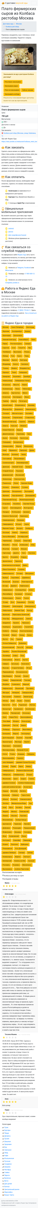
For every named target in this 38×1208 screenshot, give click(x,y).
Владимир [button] (6, 364)
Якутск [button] (5, 639)
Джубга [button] (16, 553)
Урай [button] (12, 701)
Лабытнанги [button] (7, 610)
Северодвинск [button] (8, 524)
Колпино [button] (14, 799)
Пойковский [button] (24, 811)
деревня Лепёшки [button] (9, 853)
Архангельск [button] (7, 561)
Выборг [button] (5, 578)
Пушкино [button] (19, 471)
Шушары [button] (18, 832)
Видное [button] (15, 734)
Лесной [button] (27, 807)
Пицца (6, 1133)
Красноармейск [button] (8, 758)
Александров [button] (17, 606)
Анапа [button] (5, 438)
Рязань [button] (27, 352)
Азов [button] (4, 807)
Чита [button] (23, 553)
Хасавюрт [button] (18, 594)
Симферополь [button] (19, 775)
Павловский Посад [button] (10, 500)
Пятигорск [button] (23, 401)
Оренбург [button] (27, 376)
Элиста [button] (5, 426)
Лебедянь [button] (30, 754)
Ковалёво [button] (16, 840)
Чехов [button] (23, 454)
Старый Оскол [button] (8, 471)
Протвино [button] (29, 688)
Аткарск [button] (28, 594)
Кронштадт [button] (7, 709)
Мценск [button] (18, 857)
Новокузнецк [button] (7, 381)
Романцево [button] (17, 828)
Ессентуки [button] (6, 397)
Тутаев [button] (5, 602)
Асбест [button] (31, 590)
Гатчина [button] (20, 573)
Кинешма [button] (20, 520)
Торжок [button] (19, 639)
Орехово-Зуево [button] (26, 483)
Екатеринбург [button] (17, 331)
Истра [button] (29, 668)
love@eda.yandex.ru (12, 283)
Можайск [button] (6, 545)
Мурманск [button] (13, 450)
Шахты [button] (13, 401)
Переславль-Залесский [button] (20, 614)
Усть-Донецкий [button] (20, 848)
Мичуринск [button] (29, 573)
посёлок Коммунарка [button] (26, 783)
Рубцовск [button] (6, 606)
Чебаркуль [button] (7, 775)
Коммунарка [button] (7, 857)
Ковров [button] (24, 557)
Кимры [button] (28, 766)
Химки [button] (23, 725)
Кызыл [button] (25, 676)
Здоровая (7, 1144)
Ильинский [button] (19, 688)
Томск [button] (14, 372)
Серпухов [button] (23, 450)
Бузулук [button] (16, 582)
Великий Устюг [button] (22, 750)
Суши (6, 1127)
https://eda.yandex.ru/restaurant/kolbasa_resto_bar (19, 141)
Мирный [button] (26, 684)
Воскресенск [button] (17, 491)
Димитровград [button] (8, 434)
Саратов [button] (6, 348)
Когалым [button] (6, 532)
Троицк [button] (28, 467)
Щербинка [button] (26, 578)
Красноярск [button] (18, 335)
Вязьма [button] (24, 549)
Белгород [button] (23, 360)
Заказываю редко (11, 86)
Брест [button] (16, 779)
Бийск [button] (25, 565)
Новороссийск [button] (8, 446)
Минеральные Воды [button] (19, 803)
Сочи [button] (13, 348)
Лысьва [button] (18, 676)
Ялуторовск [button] (7, 697)
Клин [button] (4, 450)
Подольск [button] (16, 729)
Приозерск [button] (7, 746)
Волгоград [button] (30, 327)
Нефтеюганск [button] (7, 688)
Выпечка (7, 1178)
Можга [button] (17, 660)
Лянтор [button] (32, 705)
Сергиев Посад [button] (28, 504)
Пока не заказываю (12, 90)
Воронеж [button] (6, 331)
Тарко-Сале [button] (25, 795)
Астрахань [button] (6, 385)
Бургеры (7, 1130)
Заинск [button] (28, 619)
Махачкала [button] (28, 446)
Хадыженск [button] (21, 602)
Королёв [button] (28, 738)
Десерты (7, 1136)
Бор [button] (30, 803)
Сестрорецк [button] (25, 734)
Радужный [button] (23, 705)
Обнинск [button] (23, 426)
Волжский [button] (6, 582)
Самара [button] (27, 344)
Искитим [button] (6, 549)
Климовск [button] (15, 487)
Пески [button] (24, 836)
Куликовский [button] (14, 836)
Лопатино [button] (14, 844)
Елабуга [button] (6, 631)
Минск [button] (25, 393)
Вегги (6, 1181)
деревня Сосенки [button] (9, 783)
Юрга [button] (11, 807)
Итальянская (9, 1158)
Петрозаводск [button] (19, 459)
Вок (5, 1147)
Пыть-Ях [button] (20, 647)
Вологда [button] (6, 454)
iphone (10, 232)
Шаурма (7, 1167)
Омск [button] (33, 339)
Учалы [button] (12, 754)
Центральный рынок (11, 1189)
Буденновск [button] (17, 627)
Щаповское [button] (7, 824)
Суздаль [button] (17, 541)
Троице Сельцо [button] (21, 820)
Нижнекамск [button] (30, 409)
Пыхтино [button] (23, 816)
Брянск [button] (14, 360)
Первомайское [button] (8, 672)
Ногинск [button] (6, 487)
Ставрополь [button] (29, 417)
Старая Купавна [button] (18, 668)
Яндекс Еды (22, 255)
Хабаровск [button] (23, 372)
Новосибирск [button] (23, 339)
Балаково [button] (6, 417)
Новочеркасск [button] (27, 582)
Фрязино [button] (6, 495)
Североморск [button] (7, 590)
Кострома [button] (13, 438)
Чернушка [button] (25, 623)
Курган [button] (25, 660)
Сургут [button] (5, 508)
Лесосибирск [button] (7, 594)
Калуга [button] (15, 364)
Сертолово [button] (6, 553)
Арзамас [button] (26, 512)
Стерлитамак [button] (17, 417)
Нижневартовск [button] (22, 463)
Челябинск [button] (7, 352)
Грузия (6, 1139)
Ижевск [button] (14, 368)
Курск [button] (19, 356)
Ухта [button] (14, 705)
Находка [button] (6, 512)
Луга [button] (12, 602)
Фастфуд (7, 1170)
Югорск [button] (18, 524)
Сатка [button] (5, 754)
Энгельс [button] (6, 803)
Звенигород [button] (28, 697)
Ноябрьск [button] (29, 528)
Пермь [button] (5, 344)
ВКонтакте (9, 270)
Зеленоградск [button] (8, 598)
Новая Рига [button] (13, 717)
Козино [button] (5, 844)
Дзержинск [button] (19, 409)
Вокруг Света (9, 1195)
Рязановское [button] (7, 848)
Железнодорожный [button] (26, 500)
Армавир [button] (31, 405)
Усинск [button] (18, 598)
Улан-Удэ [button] (6, 619)
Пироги (7, 1175)
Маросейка (8, 1192)
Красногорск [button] (7, 742)
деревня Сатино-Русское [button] (25, 762)
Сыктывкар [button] (7, 459)
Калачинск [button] (25, 664)
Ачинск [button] (14, 532)
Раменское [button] (7, 483)
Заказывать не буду (12, 94)
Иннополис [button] (7, 779)
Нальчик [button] (14, 426)
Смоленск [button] (24, 364)
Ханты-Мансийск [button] (9, 536)
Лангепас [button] (31, 553)
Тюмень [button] (6, 368)
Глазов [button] (27, 701)
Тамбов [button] (5, 401)
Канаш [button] (21, 635)
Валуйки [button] (6, 684)
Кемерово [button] (6, 376)
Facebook (27, 268)
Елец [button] (32, 545)
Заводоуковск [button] (27, 692)
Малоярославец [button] (8, 750)
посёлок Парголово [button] (22, 869)
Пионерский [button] (15, 713)
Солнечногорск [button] (8, 463)
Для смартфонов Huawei (17, 235)
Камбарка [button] (6, 627)
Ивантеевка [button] (27, 729)
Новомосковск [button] (25, 799)
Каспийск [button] (29, 413)
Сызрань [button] (21, 569)
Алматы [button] (6, 393)
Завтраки (7, 1150)
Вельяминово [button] (8, 820)
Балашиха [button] (6, 734)
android (11, 228)
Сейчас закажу (27, 90)
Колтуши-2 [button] (6, 840)
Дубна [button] (32, 450)
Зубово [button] (30, 853)
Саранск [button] (22, 422)
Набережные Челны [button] (22, 381)
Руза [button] (22, 656)
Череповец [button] (20, 434)
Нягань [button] (5, 701)
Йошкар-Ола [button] (7, 409)
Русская (7, 1161)
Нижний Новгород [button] (9, 339)
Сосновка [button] (27, 832)
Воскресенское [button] (21, 672)
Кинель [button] (5, 713)
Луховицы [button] (6, 656)
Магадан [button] (6, 692)
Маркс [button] (14, 635)
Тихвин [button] (5, 680)
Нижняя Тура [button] (19, 610)
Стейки (6, 1172)
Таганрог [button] (6, 413)
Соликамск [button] (16, 684)
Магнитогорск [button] (17, 413)
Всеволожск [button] (7, 832)
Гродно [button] (23, 779)
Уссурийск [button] (14, 557)
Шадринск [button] (6, 623)
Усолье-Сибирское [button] (9, 643)
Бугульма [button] (15, 664)
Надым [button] (5, 791)
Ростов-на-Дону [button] (16, 344)
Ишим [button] (19, 701)
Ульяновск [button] (17, 376)
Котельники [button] (16, 512)
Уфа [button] (29, 348)
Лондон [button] (29, 775)
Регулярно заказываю (13, 82)
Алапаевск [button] (17, 746)
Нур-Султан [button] (15, 393)
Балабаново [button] (30, 709)
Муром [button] (18, 446)
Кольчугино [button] (26, 721)
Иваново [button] (6, 360)
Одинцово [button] (6, 725)
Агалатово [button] (27, 787)
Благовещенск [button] (16, 508)
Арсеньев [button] (6, 614)
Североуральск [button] (8, 770)
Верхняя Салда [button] (8, 528)
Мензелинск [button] (26, 865)
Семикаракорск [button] (8, 520)
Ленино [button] (5, 816)
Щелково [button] (6, 491)
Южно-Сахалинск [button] (9, 569)
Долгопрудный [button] (8, 738)
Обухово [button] (14, 816)
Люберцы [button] (6, 729)
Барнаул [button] (6, 372)
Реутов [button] (15, 725)
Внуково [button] (6, 668)
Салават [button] (15, 549)
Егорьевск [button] (6, 504)
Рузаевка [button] (16, 865)
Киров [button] (24, 385)
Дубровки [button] (6, 828)
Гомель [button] (31, 779)
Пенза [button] (17, 389)
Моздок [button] (16, 721)
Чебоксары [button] (27, 389)
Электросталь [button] (19, 479)
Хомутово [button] (27, 541)
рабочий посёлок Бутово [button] (12, 787)
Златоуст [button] (26, 857)
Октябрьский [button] (23, 536)
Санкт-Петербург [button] (17, 327)
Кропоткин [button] (24, 438)
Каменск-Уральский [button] (10, 516)
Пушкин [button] (19, 738)
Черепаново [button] (7, 541)
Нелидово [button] (15, 692)
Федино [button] (5, 811)
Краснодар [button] (7, 335)
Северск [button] (6, 664)
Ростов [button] (31, 602)
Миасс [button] (27, 397)
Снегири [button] (22, 853)
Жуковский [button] (20, 475)
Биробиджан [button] (7, 676)
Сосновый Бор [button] (20, 590)
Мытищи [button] (18, 742)
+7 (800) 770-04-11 (24, 310)
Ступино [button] (25, 487)
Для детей (8, 1184)
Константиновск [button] (26, 631)
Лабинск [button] (15, 795)
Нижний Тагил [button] (17, 467)
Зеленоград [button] (7, 479)
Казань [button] (27, 331)
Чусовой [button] (6, 635)
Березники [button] (24, 516)
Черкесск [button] (18, 561)
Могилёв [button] (14, 791)
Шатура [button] (29, 647)
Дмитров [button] (6, 467)
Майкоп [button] (31, 422)
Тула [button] (12, 356)
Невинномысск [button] (8, 573)
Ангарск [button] (20, 528)
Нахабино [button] (16, 504)
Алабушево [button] (24, 545)
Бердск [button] (19, 430)
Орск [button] (4, 717)
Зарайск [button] (6, 651)
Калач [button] (29, 635)
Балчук (7, 1186)
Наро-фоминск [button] (17, 495)
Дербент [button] (14, 586)
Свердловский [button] (16, 680)
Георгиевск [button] (15, 578)
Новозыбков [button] (7, 660)
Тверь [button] (27, 356)
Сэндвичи (7, 1164)
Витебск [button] (23, 791)
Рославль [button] (6, 865)
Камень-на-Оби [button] (19, 861)
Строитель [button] (28, 627)
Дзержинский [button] (8, 475)
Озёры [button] (15, 656)
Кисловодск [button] (17, 397)
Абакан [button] (5, 799)
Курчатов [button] (6, 705)
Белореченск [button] (18, 442)
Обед (6, 1153)
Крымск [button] (16, 623)
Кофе (6, 1155)
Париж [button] (13, 766)
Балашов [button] (6, 795)
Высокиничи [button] (7, 869)
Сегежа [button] (5, 766)
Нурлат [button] (27, 742)
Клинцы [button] (14, 631)
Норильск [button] (23, 532)
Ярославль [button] (17, 352)
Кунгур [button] (29, 610)
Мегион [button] (14, 811)
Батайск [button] (19, 807)
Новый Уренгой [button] (8, 430)
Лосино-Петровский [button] (19, 651)
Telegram (20, 268)
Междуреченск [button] (17, 619)
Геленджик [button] (7, 442)
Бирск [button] (21, 766)
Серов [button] (26, 524)
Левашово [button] (27, 840)
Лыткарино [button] (29, 491)
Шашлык (7, 1141)
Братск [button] (5, 557)
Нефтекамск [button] (24, 586)
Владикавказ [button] (20, 405)
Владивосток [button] (25, 368)
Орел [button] (29, 434)
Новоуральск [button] (30, 606)
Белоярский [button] (7, 861)
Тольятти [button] (21, 348)
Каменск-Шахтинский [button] (25, 770)
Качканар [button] (26, 713)
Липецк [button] (5, 356)
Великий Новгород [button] (9, 422)
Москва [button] (5, 327)
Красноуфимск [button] (26, 717)
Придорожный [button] (29, 828)
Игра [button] (4, 836)
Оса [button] (12, 639)
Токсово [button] (27, 680)
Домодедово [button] (30, 495)
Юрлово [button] (27, 824)
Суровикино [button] (18, 709)
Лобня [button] (16, 483)
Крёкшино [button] (24, 844)
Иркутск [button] (16, 385)
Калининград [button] (7, 389)
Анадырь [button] (21, 754)
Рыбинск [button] (17, 697)
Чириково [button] (17, 824)
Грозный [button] (31, 861)
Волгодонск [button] (28, 508)
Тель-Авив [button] (6, 721)
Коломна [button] (15, 454)
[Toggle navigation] (33, 3)
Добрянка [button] (22, 643)
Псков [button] (14, 545)
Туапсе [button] (26, 598)
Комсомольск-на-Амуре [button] (11, 565)
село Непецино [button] (8, 762)
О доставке (16, 3)
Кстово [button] (5, 586)
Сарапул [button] (20, 758)
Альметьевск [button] (7, 405)
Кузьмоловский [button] (8, 647)
